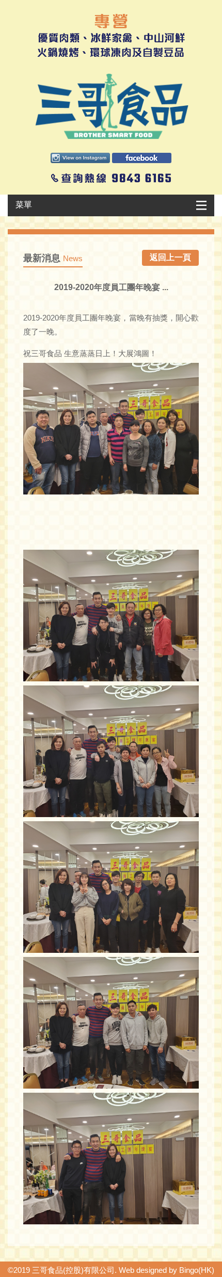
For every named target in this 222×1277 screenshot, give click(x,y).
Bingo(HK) (196, 1270)
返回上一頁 (170, 257)
